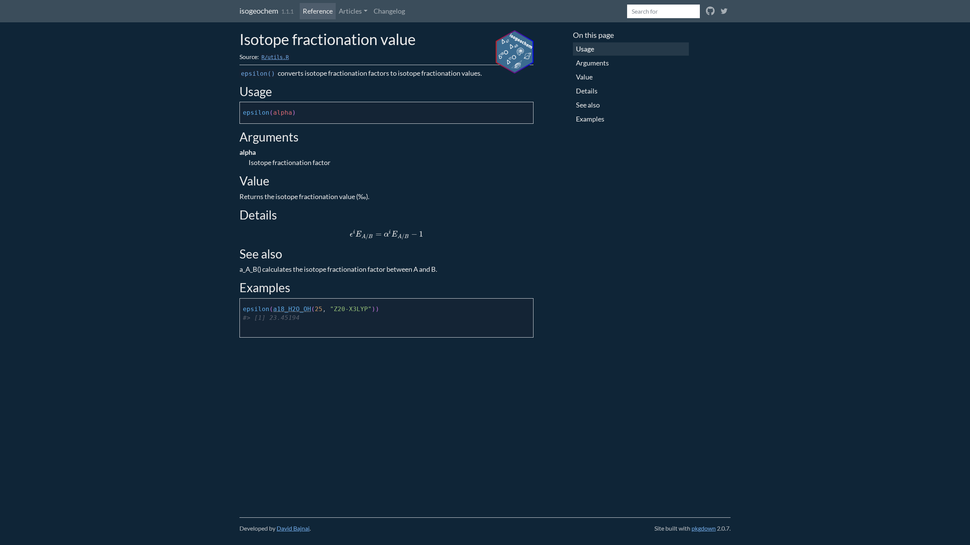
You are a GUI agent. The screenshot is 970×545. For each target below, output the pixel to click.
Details (587, 91)
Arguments (592, 63)
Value (584, 77)
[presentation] (386, 234)
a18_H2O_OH (292, 309)
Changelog (389, 11)
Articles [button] (350, 11)
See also (588, 105)
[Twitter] (724, 11)
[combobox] (663, 11)
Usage (585, 49)
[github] (710, 11)
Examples (590, 119)
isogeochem (258, 10)
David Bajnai (293, 528)
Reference (318, 11)
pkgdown (704, 528)
